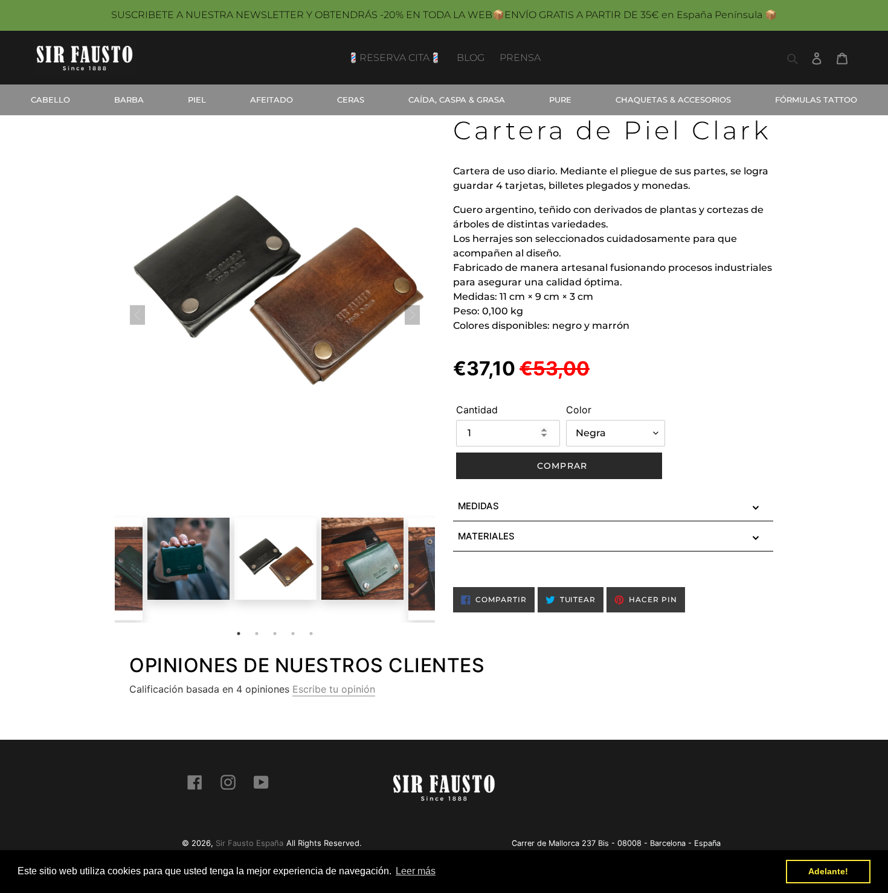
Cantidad (477, 410)
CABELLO (50, 99)
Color (578, 410)
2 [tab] (257, 634)
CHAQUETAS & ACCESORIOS (673, 99)
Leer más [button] (416, 871)
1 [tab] (239, 634)
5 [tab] (311, 634)
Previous (106, 577)
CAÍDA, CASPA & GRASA (456, 99)
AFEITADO (271, 99)
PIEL (197, 99)
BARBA (129, 99)
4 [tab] (293, 634)
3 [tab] (275, 634)
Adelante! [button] (828, 871)
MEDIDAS (478, 506)
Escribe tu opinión (333, 689)
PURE (560, 99)
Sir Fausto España (249, 843)
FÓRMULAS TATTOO (816, 99)
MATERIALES (486, 536)
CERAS (350, 99)
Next (444, 577)
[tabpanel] (275, 558)
